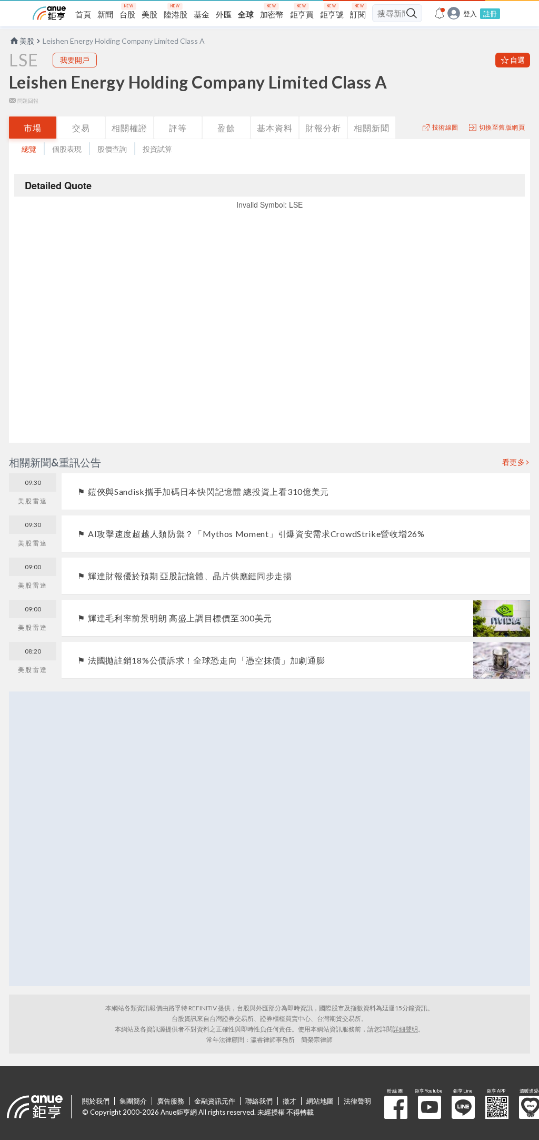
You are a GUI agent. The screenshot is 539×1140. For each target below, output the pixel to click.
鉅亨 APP (496, 1107)
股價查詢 (112, 148)
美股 (26, 40)
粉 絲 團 (395, 1107)
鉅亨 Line (463, 1107)
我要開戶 (74, 59)
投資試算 (157, 148)
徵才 (289, 1101)
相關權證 (129, 128)
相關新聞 (372, 128)
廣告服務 (170, 1101)
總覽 (29, 148)
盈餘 (226, 128)
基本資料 (275, 128)
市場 (33, 128)
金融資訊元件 (214, 1101)
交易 (81, 128)
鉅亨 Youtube (429, 1107)
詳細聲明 (405, 1029)
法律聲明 (357, 1101)
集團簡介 (133, 1101)
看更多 (513, 462)
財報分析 (323, 128)
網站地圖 (320, 1101)
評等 (178, 128)
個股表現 (67, 148)
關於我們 (95, 1101)
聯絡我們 (259, 1101)
